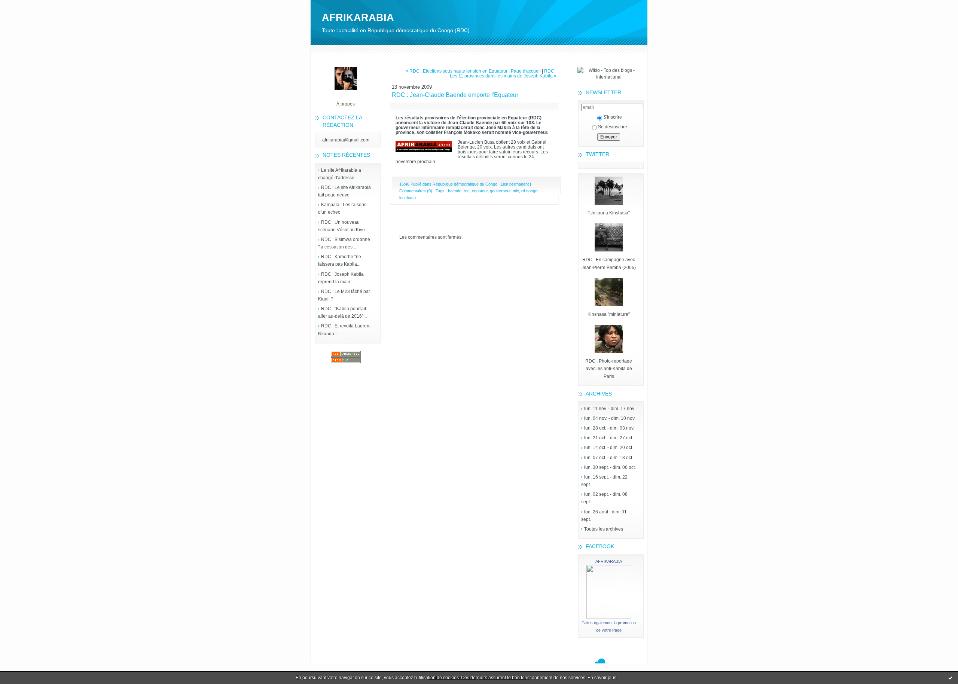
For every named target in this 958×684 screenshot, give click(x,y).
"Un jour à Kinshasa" (609, 213)
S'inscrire (612, 117)
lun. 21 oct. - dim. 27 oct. (608, 437)
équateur (480, 191)
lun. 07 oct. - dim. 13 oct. (608, 457)
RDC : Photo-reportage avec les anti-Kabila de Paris (608, 368)
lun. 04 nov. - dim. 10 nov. (609, 418)
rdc (467, 191)
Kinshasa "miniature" (609, 314)
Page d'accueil (526, 70)
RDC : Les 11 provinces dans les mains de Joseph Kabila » (503, 73)
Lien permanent (515, 184)
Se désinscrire (612, 126)
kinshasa (407, 197)
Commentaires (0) (415, 191)
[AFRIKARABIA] (608, 617)
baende (454, 191)
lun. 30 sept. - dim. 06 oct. (610, 467)
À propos (345, 104)
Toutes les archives (603, 529)
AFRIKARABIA (358, 17)
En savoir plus (602, 677)
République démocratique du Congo (465, 184)
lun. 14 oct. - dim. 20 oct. (608, 447)
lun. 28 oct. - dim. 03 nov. (609, 428)
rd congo (529, 191)
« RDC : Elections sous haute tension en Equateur (456, 70)
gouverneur (500, 191)
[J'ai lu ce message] (951, 678)
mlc (516, 191)
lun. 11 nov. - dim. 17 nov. (609, 408)
